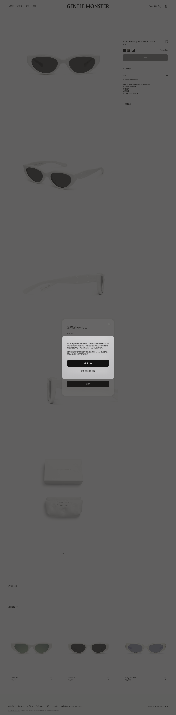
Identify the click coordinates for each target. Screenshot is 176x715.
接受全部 (88, 363)
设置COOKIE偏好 (88, 371)
